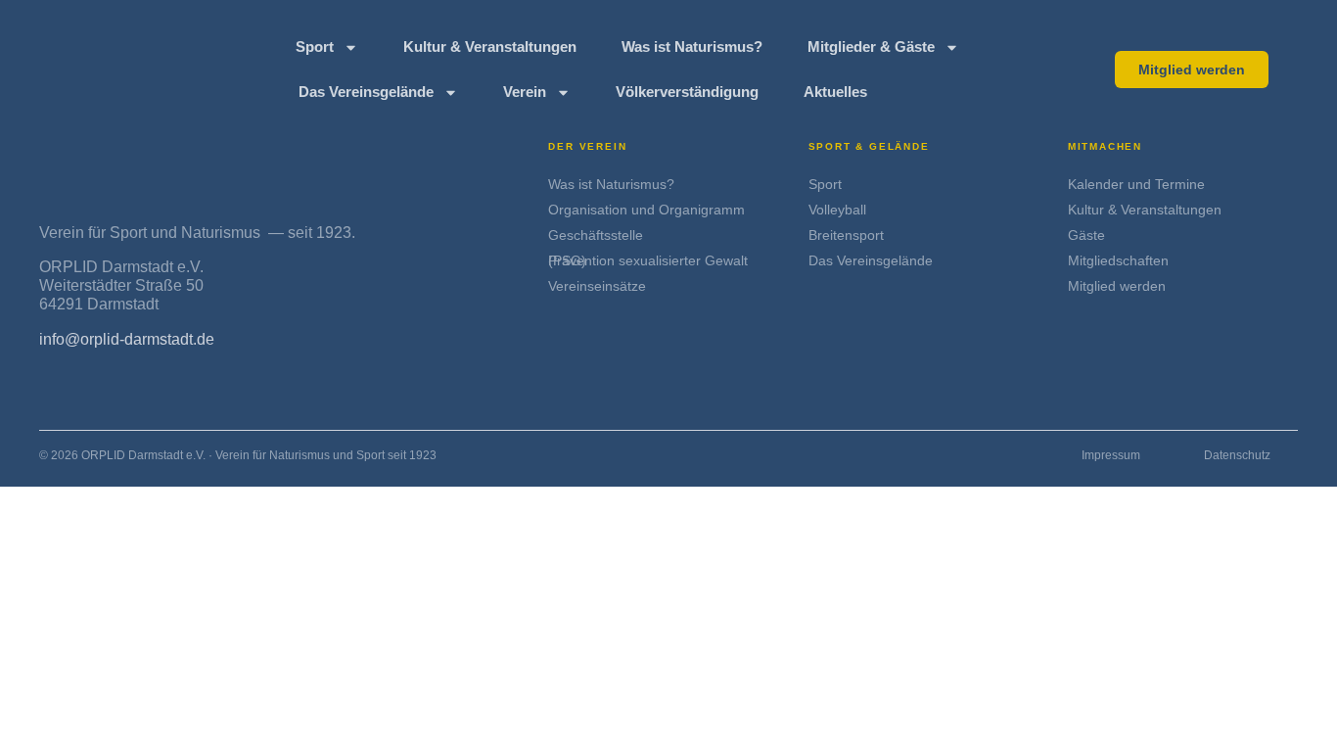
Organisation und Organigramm (646, 209)
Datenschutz (1237, 455)
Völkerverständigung (687, 91)
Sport (315, 46)
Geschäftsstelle (595, 235)
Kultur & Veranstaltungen (489, 46)
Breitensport (846, 235)
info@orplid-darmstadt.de (126, 339)
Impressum (1111, 455)
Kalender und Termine (1136, 184)
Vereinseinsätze (597, 286)
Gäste (1086, 235)
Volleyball (837, 209)
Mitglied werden (1117, 286)
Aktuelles (835, 91)
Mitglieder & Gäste (871, 46)
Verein (524, 91)
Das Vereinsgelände (366, 91)
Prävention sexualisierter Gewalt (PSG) (648, 260)
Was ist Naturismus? (692, 46)
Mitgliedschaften (1118, 260)
